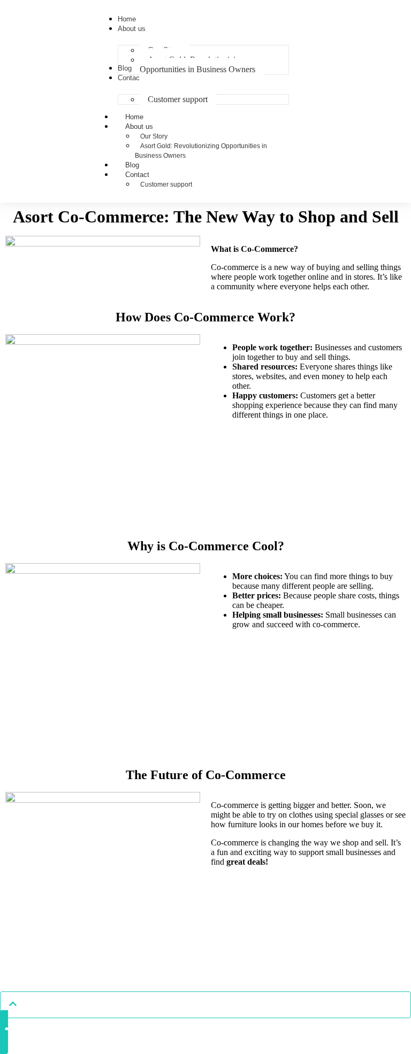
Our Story (154, 136)
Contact (137, 175)
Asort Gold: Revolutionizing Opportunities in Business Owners (201, 150)
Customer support (166, 184)
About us (139, 126)
